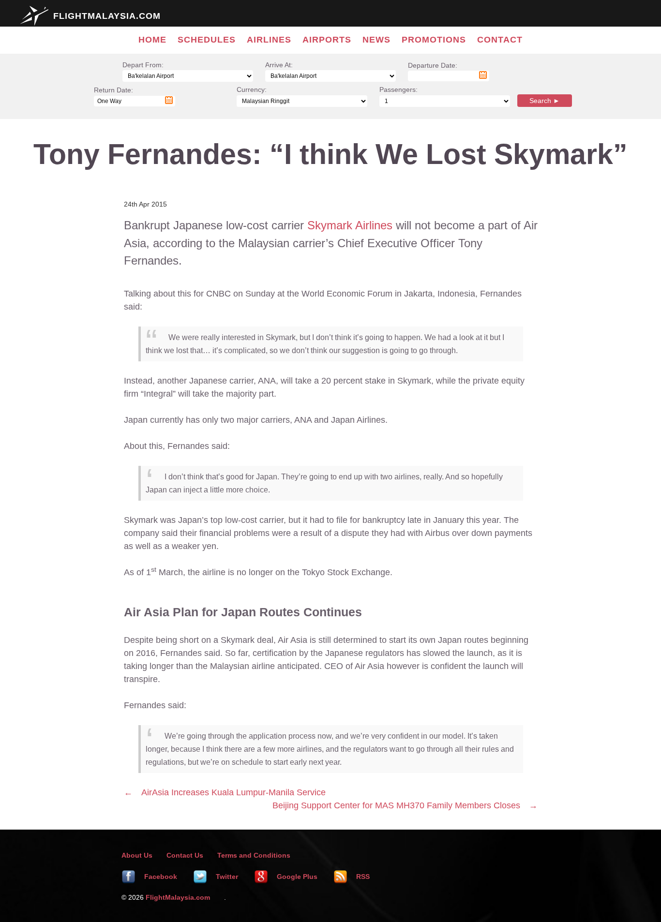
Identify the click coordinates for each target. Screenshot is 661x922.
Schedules (207, 40)
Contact (500, 40)
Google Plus (296, 876)
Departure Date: (432, 70)
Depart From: (143, 65)
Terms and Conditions (253, 855)
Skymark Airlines (349, 225)
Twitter (226, 876)
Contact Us (184, 855)
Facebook (159, 876)
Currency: (252, 89)
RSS (362, 876)
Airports (326, 40)
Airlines (269, 40)
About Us (136, 855)
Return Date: (113, 95)
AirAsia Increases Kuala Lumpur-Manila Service (233, 792)
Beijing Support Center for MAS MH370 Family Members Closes (396, 805)
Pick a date (483, 75)
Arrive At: (279, 65)
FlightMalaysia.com (178, 897)
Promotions (434, 40)
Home (152, 40)
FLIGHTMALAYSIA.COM (107, 16)
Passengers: (398, 89)
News (376, 40)
